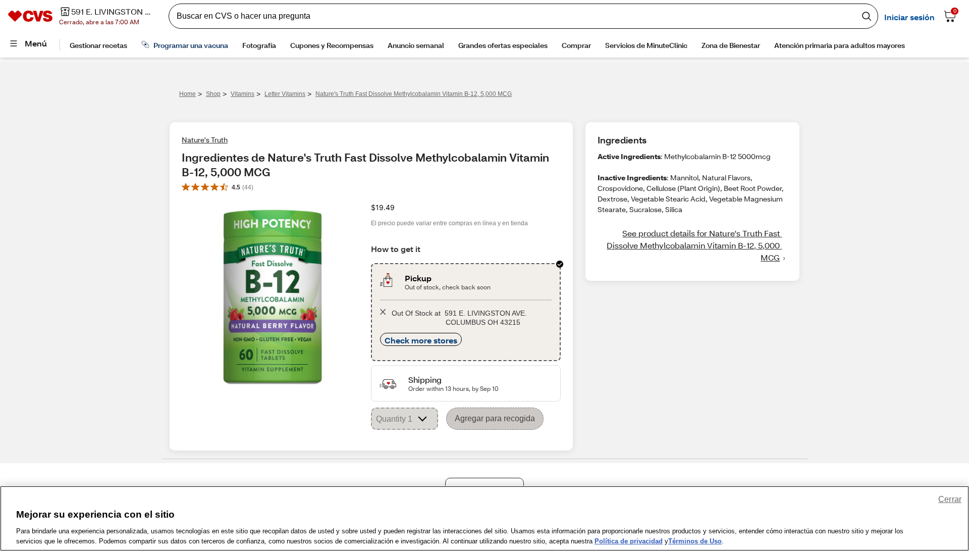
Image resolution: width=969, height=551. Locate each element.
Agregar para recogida (495, 418)
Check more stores (421, 340)
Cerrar (949, 499)
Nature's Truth (205, 139)
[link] (692, 245)
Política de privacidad (629, 540)
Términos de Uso (695, 540)
